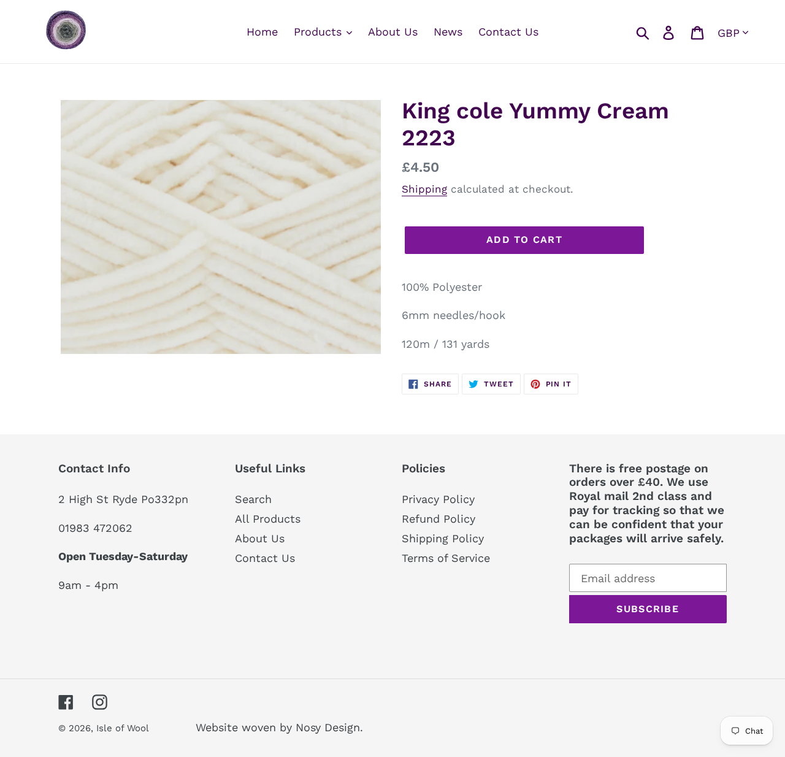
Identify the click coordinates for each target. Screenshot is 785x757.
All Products (268, 518)
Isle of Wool (123, 728)
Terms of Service (446, 557)
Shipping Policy (443, 538)
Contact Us (265, 557)
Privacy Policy (438, 499)
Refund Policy (438, 518)
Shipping (424, 189)
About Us (260, 538)
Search (253, 499)
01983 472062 (95, 527)
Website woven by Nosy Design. (279, 727)
